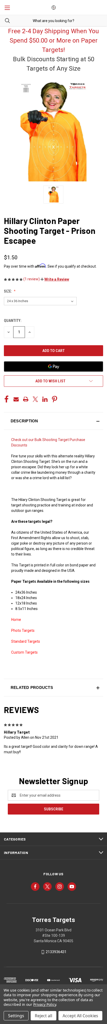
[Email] (16, 399)
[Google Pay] (53, 366)
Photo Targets (23, 630)
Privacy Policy (44, 1004)
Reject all (43, 1016)
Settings (16, 1016)
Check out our (23, 440)
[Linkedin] (45, 399)
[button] (55, 279)
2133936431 (56, 952)
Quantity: (12, 320)
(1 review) (32, 279)
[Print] (25, 399)
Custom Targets (24, 652)
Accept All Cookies (80, 1016)
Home (16, 620)
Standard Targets (25, 641)
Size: (8, 291)
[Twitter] (35, 399)
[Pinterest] (54, 399)
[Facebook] (6, 399)
